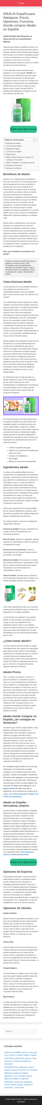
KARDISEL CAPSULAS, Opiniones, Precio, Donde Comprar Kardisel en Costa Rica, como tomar (18, 1085)
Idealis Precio (11, 154)
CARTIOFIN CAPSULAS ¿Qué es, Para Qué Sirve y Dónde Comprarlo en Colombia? (20, 1061)
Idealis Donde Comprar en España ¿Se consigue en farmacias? (20, 158)
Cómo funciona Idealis (14, 146)
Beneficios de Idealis (13, 143)
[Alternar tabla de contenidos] (34, 140)
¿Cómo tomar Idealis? (14, 151)
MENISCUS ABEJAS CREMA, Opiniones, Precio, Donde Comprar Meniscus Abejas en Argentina (18, 1076)
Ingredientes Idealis (13, 149)
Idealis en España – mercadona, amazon (20, 162)
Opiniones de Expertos (14, 165)
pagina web (7, 794)
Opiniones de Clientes (13, 168)
